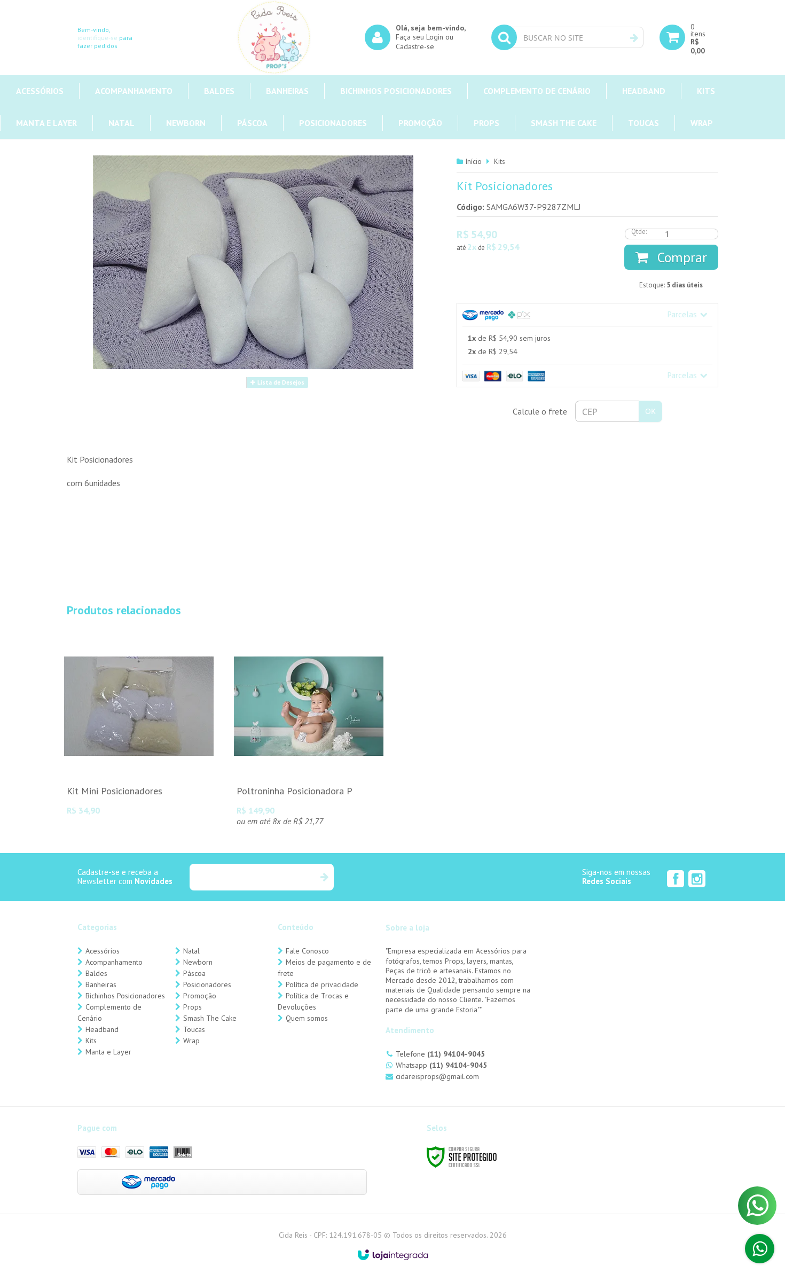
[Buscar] (634, 38)
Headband (102, 1029)
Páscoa (194, 973)
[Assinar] (324, 877)
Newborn (198, 962)
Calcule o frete (540, 411)
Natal (191, 951)
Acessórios (102, 951)
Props (192, 1007)
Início (474, 161)
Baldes (96, 973)
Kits (499, 161)
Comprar (680, 257)
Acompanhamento (114, 962)
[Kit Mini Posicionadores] (139, 727)
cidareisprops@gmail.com (437, 1076)
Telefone (440, 1054)
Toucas (194, 1029)
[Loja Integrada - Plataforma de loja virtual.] (392, 1255)
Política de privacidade (322, 984)
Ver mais (138, 762)
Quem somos (307, 1018)
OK (650, 411)
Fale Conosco (307, 951)
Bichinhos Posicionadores (125, 996)
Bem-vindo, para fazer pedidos (104, 38)
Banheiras (100, 984)
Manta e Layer (108, 1052)
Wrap (191, 1040)
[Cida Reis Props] (274, 37)
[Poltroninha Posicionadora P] (308, 733)
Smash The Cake (210, 1018)
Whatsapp (441, 1065)
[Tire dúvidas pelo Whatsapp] (759, 1248)
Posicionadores (207, 984)
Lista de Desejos (280, 382)
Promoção (199, 996)
